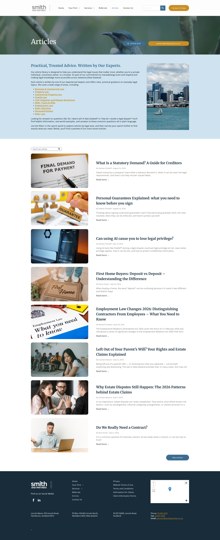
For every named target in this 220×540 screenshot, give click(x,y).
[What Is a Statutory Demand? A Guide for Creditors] (59, 171)
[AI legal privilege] (59, 246)
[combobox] (151, 8)
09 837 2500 (160, 516)
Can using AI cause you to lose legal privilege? (134, 238)
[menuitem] (61, 8)
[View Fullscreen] (153, 490)
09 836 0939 (162, 513)
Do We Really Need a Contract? (121, 427)
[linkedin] (39, 500)
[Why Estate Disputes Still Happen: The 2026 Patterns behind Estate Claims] (59, 397)
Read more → (102, 179)
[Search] (162, 8)
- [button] (153, 485)
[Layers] (186, 482)
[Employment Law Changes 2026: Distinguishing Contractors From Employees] (59, 322)
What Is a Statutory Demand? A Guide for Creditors (139, 163)
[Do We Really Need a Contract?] (59, 435)
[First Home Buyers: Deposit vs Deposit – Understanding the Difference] (59, 284)
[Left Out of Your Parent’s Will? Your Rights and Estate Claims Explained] (59, 359)
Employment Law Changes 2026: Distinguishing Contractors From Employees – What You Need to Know (137, 314)
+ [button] (153, 482)
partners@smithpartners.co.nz (169, 518)
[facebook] (33, 500)
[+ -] (170, 491)
